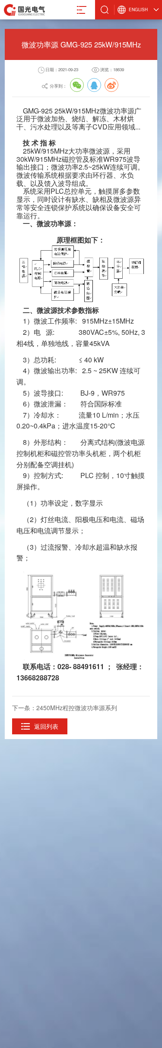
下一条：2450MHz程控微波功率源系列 (64, 707)
